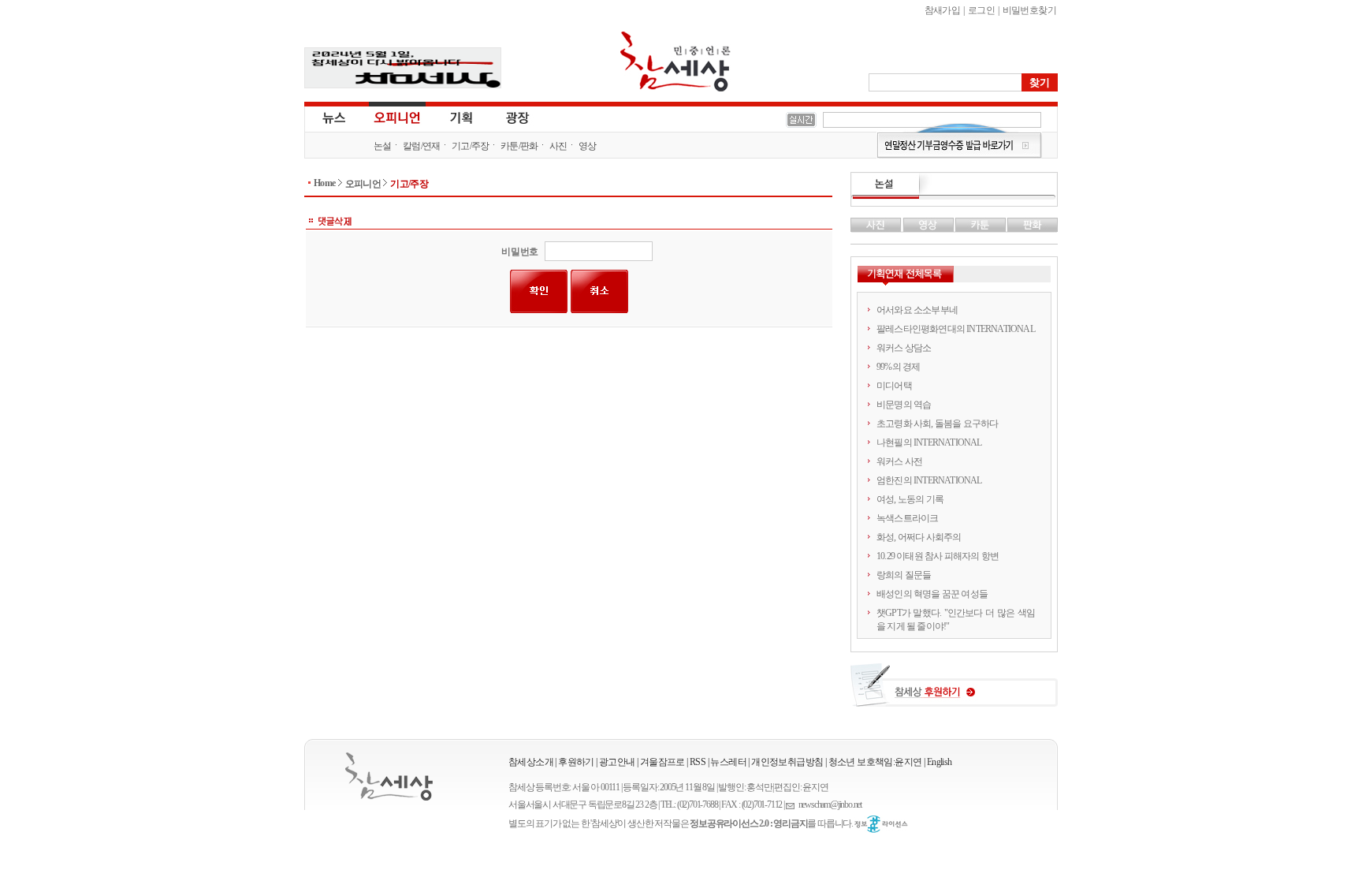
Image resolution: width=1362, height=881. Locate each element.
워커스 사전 (899, 461)
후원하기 (576, 761)
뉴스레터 (728, 761)
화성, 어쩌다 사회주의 (918, 537)
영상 (588, 145)
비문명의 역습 (903, 404)
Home (325, 183)
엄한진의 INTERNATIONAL (929, 480)
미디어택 (894, 385)
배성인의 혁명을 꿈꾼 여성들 (932, 593)
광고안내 (617, 761)
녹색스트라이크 (907, 518)
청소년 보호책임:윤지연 (875, 761)
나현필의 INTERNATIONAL (929, 442)
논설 (383, 145)
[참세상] (389, 776)
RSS (697, 761)
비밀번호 (519, 251)
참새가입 (943, 10)
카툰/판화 (519, 145)
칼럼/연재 (422, 145)
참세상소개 (530, 761)
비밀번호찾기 (1029, 10)
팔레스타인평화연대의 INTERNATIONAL (955, 328)
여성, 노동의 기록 (909, 499)
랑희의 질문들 (903, 574)
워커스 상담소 (903, 347)
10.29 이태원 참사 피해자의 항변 (937, 556)
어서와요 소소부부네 (917, 309)
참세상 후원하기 (954, 691)
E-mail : (792, 805)
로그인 (981, 10)
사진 (558, 145)
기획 (462, 117)
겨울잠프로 (662, 761)
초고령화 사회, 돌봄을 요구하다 (937, 423)
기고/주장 (470, 145)
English (939, 761)
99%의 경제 (898, 366)
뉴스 (332, 117)
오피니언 (397, 117)
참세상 (675, 61)
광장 (506, 117)
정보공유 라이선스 (881, 824)
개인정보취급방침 (787, 761)
